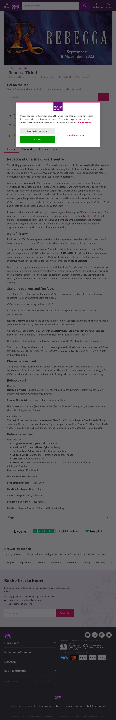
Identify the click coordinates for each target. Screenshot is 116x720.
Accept (37, 139)
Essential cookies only (37, 130)
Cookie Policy (84, 122)
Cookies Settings (75, 135)
